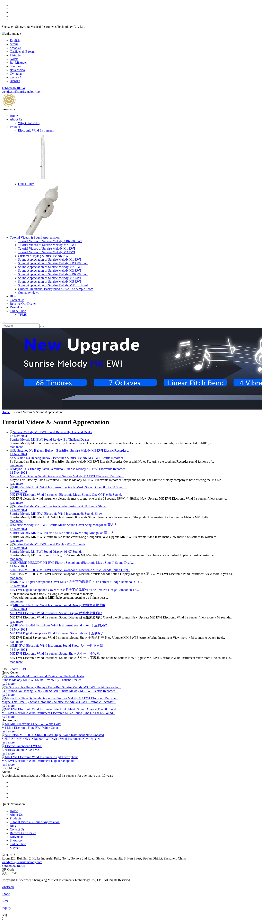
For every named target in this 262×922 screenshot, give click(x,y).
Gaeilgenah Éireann (22, 51)
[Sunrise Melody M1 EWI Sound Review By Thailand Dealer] (43, 676)
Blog (13, 296)
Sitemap (15, 847)
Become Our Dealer (23, 303)
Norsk (14, 59)
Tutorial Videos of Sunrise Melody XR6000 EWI (50, 241)
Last (23, 669)
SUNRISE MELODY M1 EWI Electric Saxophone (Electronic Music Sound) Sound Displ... (70, 570)
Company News (28, 292)
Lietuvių (15, 55)
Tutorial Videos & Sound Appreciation (35, 237)
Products (15, 126)
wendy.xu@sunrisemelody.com (22, 91)
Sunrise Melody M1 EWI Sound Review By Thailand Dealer (49, 439)
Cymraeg (16, 73)
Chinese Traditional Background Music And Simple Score (55, 289)
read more (16, 447)
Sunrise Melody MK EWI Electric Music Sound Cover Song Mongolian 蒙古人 (62, 533)
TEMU (22, 314)
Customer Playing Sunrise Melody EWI (43, 256)
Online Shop (18, 311)
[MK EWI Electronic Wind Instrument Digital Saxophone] (40, 757)
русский (15, 77)
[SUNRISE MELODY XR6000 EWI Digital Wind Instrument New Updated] (53, 735)
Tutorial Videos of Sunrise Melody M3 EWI (46, 252)
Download (17, 307)
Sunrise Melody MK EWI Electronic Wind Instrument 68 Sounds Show (56, 513)
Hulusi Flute (26, 184)
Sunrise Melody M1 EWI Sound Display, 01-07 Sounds (46, 551)
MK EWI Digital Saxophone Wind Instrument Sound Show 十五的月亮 (57, 633)
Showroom (17, 840)
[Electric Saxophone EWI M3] (22, 746)
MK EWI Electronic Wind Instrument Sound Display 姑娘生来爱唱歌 (56, 613)
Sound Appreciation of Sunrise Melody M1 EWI (49, 259)
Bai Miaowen (18, 62)
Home (14, 115)
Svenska (15, 66)
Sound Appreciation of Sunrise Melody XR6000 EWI (53, 274)
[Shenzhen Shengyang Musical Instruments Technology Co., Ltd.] (9, 109)
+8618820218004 (13, 88)
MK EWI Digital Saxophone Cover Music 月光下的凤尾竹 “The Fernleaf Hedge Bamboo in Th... (74, 590)
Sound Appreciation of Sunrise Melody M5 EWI (49, 281)
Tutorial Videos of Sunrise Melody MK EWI (47, 245)
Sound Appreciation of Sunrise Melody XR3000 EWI (53, 263)
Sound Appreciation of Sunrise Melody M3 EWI (49, 270)
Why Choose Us (29, 123)
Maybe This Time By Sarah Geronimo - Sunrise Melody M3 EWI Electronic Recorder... (67, 476)
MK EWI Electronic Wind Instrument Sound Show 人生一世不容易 (55, 653)
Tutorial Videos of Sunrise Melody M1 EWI (46, 248)
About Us (16, 119)
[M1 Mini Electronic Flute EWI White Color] (31, 724)
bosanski (15, 48)
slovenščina (17, 70)
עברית (14, 44)
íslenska (15, 81)
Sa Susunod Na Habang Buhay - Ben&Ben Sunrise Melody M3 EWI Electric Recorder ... (68, 458)
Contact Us (17, 300)
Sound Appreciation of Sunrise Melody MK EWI (50, 267)
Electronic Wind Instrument (35, 130)
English (15, 40)
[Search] (3, 322)
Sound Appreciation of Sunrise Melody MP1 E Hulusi (53, 285)
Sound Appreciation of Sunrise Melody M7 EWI (49, 278)
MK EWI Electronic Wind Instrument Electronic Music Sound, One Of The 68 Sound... (66, 494)
